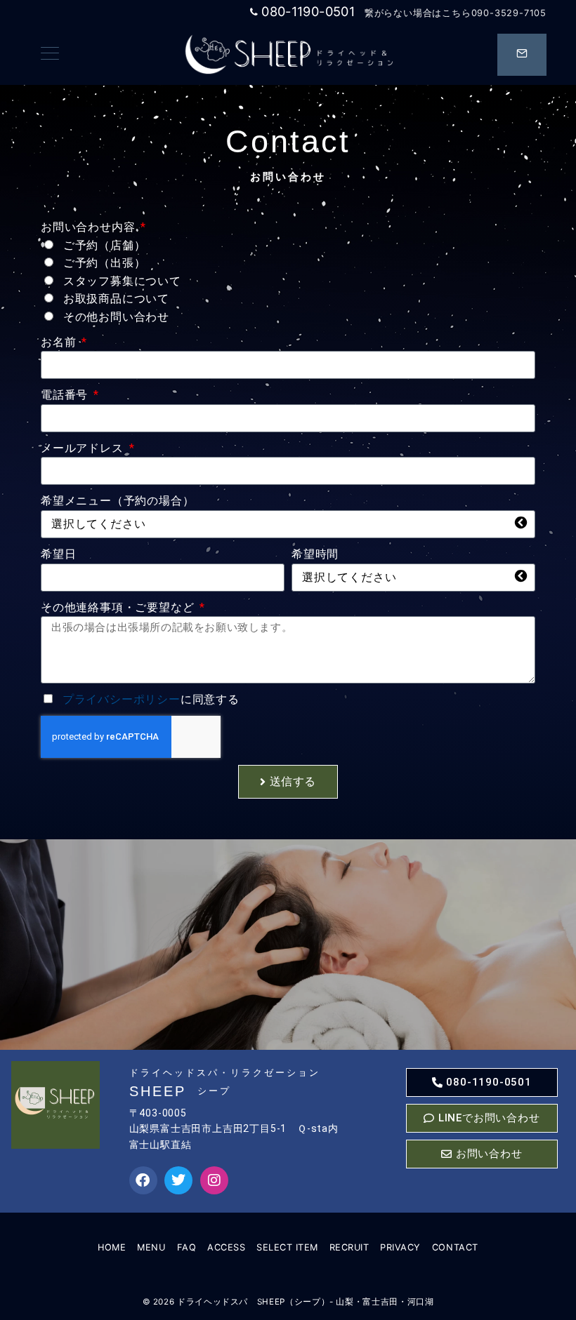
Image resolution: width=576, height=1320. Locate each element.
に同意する (151, 699)
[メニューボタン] (50, 54)
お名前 (60, 342)
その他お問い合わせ (116, 317)
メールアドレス (83, 448)
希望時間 (315, 554)
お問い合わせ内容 (89, 227)
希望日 (58, 554)
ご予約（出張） (104, 262)
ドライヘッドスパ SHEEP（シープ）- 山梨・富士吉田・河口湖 (305, 1302)
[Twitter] (178, 1180)
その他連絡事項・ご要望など (119, 607)
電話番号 (66, 394)
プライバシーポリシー (122, 699)
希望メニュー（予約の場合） (117, 500)
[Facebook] (143, 1180)
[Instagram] (214, 1180)
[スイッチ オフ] (521, 55)
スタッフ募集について (122, 281)
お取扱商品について (116, 298)
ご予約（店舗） (104, 245)
